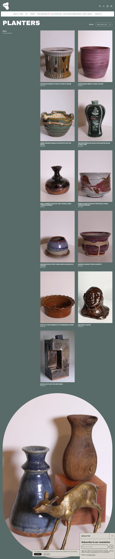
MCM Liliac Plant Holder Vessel (57, 358)
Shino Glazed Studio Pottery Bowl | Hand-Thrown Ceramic (95, 179)
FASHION (32, 14)
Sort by (91, 24)
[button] (100, 6)
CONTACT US (98, 14)
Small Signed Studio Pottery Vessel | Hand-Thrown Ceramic (57, 179)
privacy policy (91, 555)
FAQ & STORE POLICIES (56, 14)
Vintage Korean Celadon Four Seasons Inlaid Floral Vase (95, 118)
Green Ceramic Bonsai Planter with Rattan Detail (57, 118)
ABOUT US (16, 14)
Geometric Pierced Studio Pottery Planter (57, 58)
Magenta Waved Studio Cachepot (95, 239)
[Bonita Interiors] (6, 6)
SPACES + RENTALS (87, 14)
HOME (21, 14)
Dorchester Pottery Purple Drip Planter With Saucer (57, 239)
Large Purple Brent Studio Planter (95, 58)
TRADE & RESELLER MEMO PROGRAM (72, 14)
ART (26, 14)
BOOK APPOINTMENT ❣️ (43, 14)
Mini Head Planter (95, 299)
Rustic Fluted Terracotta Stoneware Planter (57, 299)
